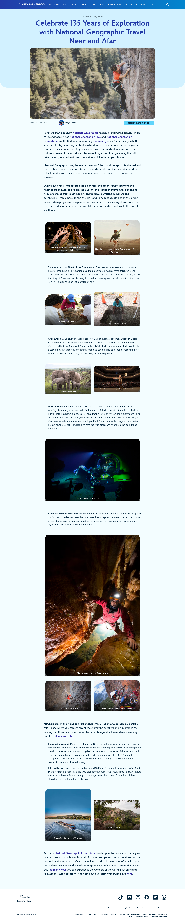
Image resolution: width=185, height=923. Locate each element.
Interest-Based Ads (159, 917)
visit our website (62, 736)
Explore (146, 4)
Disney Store (141, 908)
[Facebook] (146, 897)
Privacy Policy (92, 914)
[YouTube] (129, 897)
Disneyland (89, 4)
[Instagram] (138, 897)
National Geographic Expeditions (75, 853)
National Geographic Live (85, 137)
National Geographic (85, 133)
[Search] (167, 4)
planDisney (129, 908)
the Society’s (101, 141)
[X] (155, 897)
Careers (152, 908)
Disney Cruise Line (110, 4)
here (129, 873)
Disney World (71, 4)
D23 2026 (54, 4)
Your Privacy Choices (108, 914)
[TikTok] (120, 897)
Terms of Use (79, 914)
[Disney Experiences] (24, 898)
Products (131, 4)
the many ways (57, 869)
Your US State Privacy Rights (129, 914)
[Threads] (164, 897)
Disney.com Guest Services (139, 917)
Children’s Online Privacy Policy (155, 914)
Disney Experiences (115, 908)
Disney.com (162, 908)
